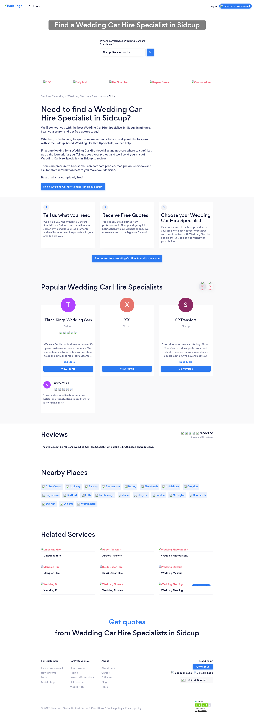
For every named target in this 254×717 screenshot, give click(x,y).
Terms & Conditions (92, 708)
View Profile (68, 369)
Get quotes (127, 622)
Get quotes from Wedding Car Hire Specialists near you (127, 258)
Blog (104, 682)
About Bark (108, 668)
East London (99, 96)
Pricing (74, 672)
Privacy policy (133, 708)
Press (104, 687)
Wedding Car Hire (78, 96)
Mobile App (48, 682)
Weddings (60, 96)
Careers (106, 672)
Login (44, 677)
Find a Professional (52, 668)
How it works (48, 672)
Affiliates (106, 677)
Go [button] (150, 52)
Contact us (202, 666)
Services (46, 96)
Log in (213, 6)
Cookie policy (114, 708)
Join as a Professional (82, 677)
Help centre (77, 682)
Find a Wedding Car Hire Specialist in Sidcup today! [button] (73, 186)
